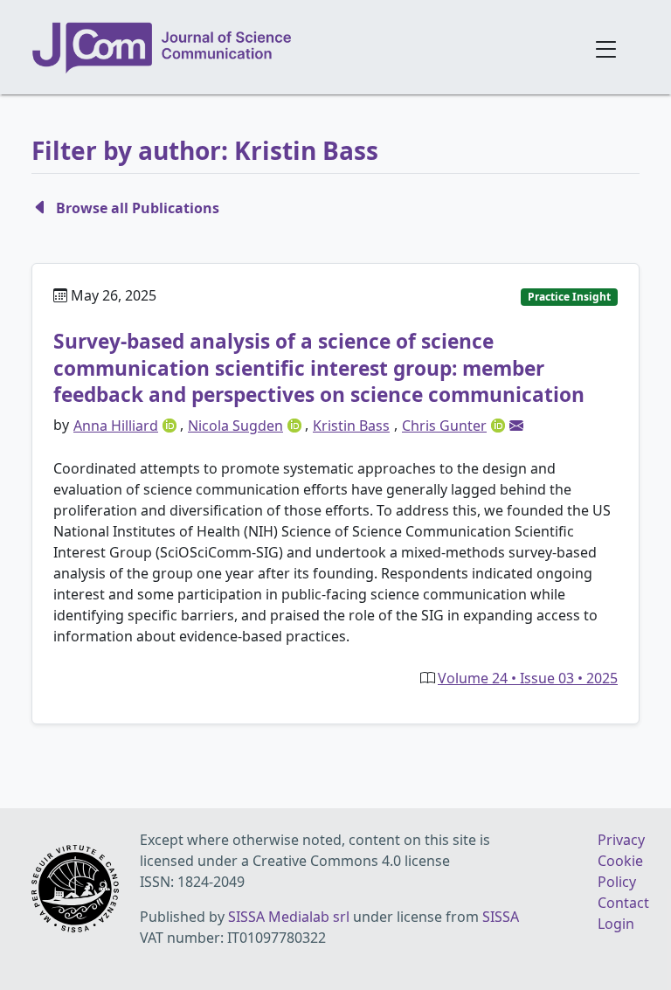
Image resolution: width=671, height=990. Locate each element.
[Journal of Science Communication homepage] (302, 48)
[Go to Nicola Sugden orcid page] (296, 424)
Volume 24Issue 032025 (528, 678)
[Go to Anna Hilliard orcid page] (171, 424)
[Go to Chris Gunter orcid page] (499, 424)
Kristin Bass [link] (351, 425)
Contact (623, 902)
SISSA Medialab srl (288, 916)
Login (616, 923)
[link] (516, 425)
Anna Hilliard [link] (115, 425)
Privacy (621, 839)
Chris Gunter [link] (444, 425)
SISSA (500, 916)
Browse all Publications (137, 208)
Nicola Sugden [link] (235, 425)
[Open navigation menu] (606, 47)
